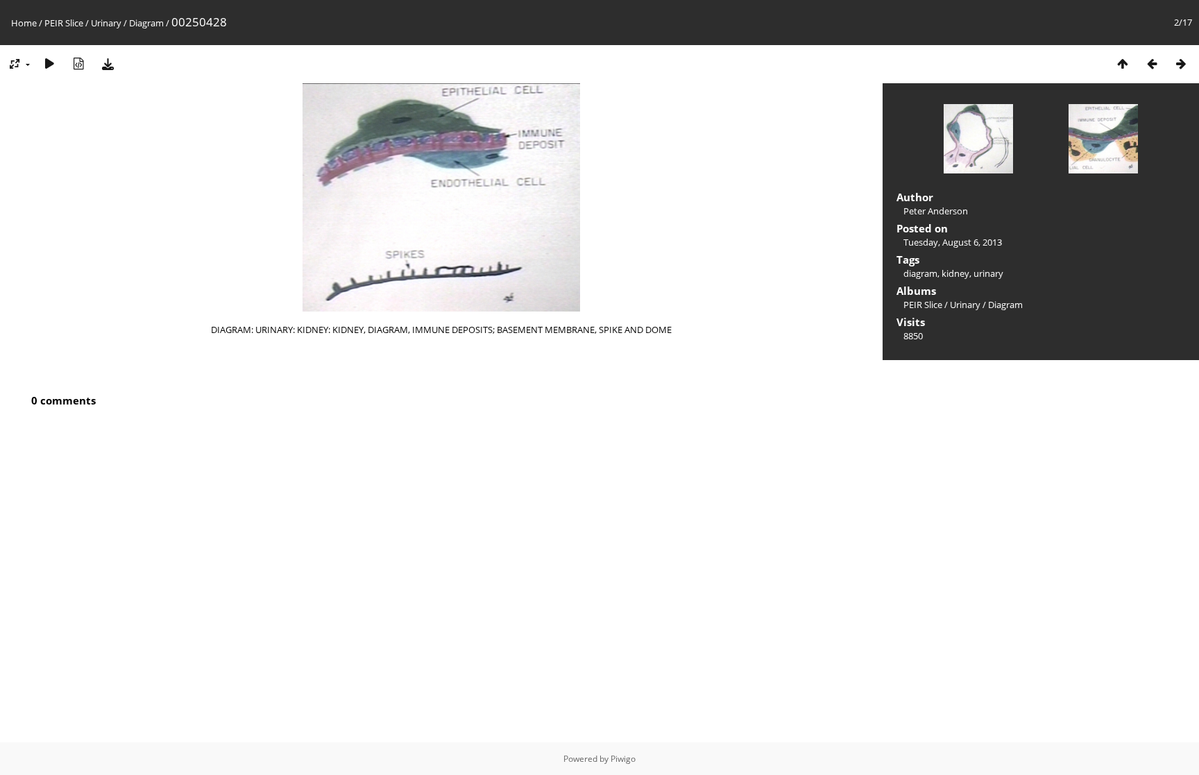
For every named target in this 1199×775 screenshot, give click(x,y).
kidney (955, 273)
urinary (988, 273)
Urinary (106, 23)
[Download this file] (107, 63)
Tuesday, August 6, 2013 (952, 242)
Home (24, 23)
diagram (920, 273)
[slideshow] (49, 63)
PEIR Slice (63, 23)
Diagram (146, 23)
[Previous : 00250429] (1151, 63)
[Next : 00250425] (1181, 63)
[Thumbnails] (1122, 63)
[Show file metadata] (78, 63)
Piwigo (623, 759)
